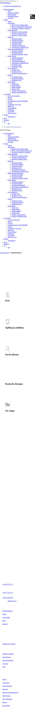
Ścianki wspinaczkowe (19, 214)
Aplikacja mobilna (13, 137)
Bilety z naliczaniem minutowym (22, 150)
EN (9, 247)
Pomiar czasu (16, 194)
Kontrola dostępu (13, 140)
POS (9, 135)
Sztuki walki (15, 213)
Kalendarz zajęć (16, 168)
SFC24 (10, 227)
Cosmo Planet (12, 232)
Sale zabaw (11, 147)
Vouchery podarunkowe (19, 157)
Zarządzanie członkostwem (20, 171)
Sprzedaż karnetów (17, 164)
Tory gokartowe (13, 192)
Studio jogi (15, 208)
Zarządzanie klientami (18, 169)
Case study (7, 218)
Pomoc (6, 239)
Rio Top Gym (12, 237)
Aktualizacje (11, 240)
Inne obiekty (11, 206)
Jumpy (10, 221)
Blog (5, 242)
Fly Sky (10, 223)
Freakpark (11, 234)
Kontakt (6, 244)
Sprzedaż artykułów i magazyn (21, 152)
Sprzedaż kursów (17, 201)
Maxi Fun (11, 230)
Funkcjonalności (9, 133)
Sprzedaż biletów (17, 163)
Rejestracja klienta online (19, 159)
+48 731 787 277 (7, 592)
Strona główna (4, 253)
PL (5, 246)
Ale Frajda (11, 235)
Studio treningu (16, 211)
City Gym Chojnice (14, 220)
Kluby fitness (12, 180)
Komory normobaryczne (19, 216)
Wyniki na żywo (17, 195)
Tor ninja (10, 142)
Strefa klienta (12, 138)
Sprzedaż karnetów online (20, 178)
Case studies (6, 617)
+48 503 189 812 (7, 597)
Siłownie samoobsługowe (16, 173)
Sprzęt (10, 145)
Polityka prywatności (8, 644)
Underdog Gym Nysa (14, 228)
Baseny (10, 199)
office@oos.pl (12, 601)
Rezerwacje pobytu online (20, 156)
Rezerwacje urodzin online (20, 149)
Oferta (6, 144)
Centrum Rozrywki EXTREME (18, 225)
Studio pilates (16, 209)
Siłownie (10, 161)
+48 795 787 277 (7, 584)
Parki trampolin (12, 154)
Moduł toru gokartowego (19, 197)
